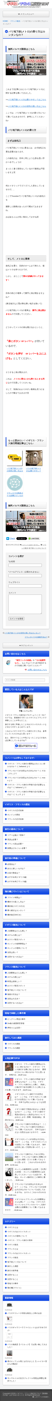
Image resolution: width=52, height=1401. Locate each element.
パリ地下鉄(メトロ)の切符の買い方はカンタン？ (23, 633)
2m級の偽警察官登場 (15, 1023)
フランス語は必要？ (15, 844)
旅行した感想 (12, 1266)
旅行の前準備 (12, 1271)
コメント (12, 593)
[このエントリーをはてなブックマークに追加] (7, 539)
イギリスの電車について (17, 1236)
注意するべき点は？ (15, 957)
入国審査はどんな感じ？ (17, 931)
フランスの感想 (13, 1048)
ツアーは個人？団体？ (16, 835)
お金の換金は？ (13, 873)
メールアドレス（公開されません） (24, 572)
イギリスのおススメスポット (19, 1232)
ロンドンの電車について (17, 948)
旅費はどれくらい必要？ (17, 848)
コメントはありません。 (31, 545)
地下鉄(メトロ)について (37, 548)
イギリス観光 (12, 1245)
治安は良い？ (12, 952)
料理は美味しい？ (14, 981)
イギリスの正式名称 (15, 810)
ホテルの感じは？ (14, 935)
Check (12, 538)
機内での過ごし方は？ (16, 902)
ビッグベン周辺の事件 (16, 1019)
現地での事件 (12, 1283)
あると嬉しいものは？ (16, 868)
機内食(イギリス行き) (16, 906)
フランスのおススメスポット (19, 1253)
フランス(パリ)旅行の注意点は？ (28, 1124)
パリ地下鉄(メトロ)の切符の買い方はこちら (27, 106)
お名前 (11, 561)
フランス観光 (15, 21)
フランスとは (12, 1249)
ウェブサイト (14, 582)
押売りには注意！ (14, 1028)
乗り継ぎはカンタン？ (16, 910)
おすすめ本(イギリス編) (16, 877)
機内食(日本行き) (14, 915)
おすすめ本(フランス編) (16, 881)
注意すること (12, 1275)
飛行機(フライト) (14, 1288)
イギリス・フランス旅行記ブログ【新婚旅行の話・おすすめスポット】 (25, 1394)
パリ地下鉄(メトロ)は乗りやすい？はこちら (27, 99)
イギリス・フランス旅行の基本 (20, 1240)
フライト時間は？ (14, 897)
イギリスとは (12, 1227)
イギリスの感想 (13, 1044)
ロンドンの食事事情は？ (17, 944)
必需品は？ (11, 864)
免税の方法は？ (13, 994)
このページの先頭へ (41, 1397)
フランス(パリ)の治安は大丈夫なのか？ (23, 771)
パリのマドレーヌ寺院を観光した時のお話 (24, 1313)
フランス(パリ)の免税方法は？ (36, 637)
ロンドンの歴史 (13, 815)
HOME (5, 21)
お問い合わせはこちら (37, 670)
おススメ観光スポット (16, 939)
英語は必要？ (12, 839)
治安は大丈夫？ (13, 999)
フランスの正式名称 (15, 819)
